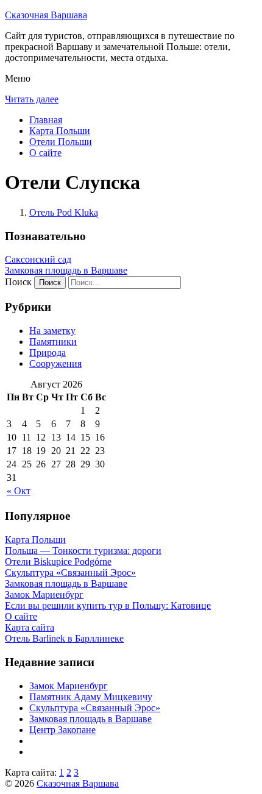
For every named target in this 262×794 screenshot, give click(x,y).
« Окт (18, 491)
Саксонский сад (38, 259)
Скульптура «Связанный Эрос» (94, 708)
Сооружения (55, 363)
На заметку (52, 330)
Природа (47, 352)
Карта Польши (59, 131)
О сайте (45, 152)
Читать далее (31, 99)
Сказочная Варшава (46, 15)
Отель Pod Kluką (63, 212)
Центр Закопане (62, 730)
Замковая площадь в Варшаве (66, 270)
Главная (45, 120)
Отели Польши (60, 141)
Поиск (18, 282)
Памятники (53, 341)
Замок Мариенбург (68, 686)
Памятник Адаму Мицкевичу (90, 697)
